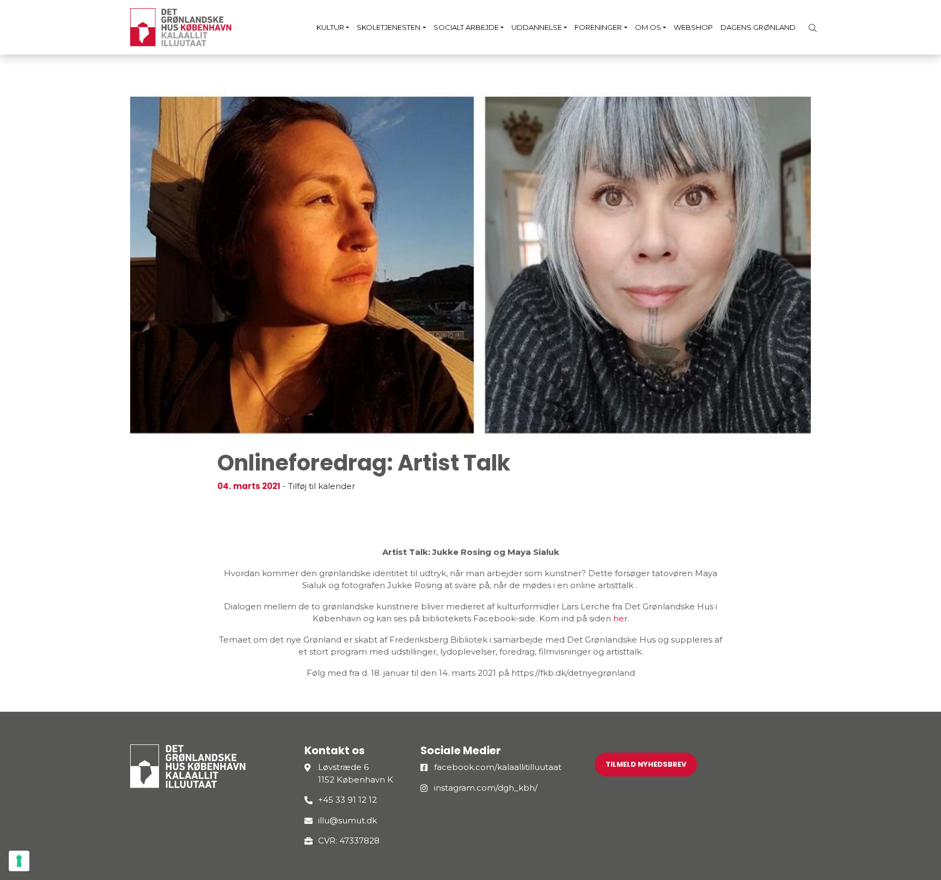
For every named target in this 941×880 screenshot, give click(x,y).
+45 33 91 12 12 (347, 800)
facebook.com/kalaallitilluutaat (497, 767)
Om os (648, 27)
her (620, 618)
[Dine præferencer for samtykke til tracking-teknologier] (19, 861)
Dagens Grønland (758, 27)
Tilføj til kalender (321, 486)
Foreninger (598, 27)
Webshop (693, 27)
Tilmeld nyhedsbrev (646, 764)
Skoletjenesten (388, 27)
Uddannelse (536, 27)
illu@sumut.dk (347, 820)
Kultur (330, 27)
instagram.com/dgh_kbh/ (485, 788)
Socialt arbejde (466, 27)
